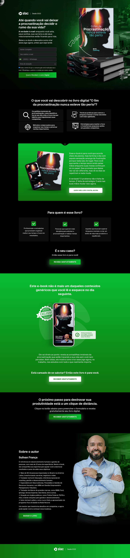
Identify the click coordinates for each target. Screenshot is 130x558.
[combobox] (21, 59)
